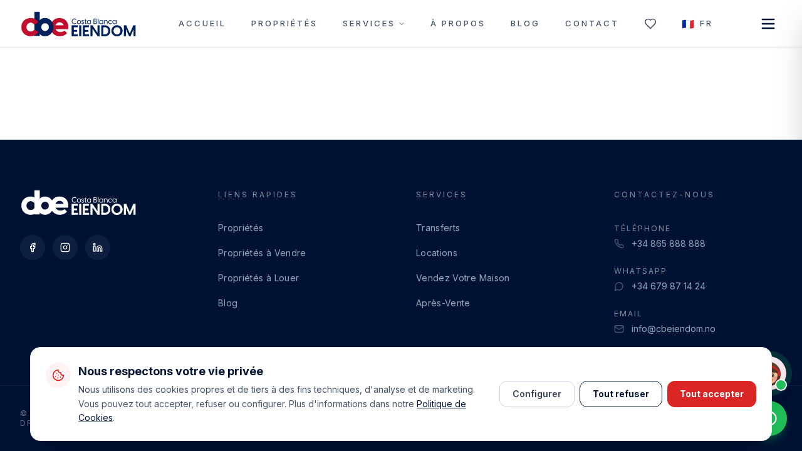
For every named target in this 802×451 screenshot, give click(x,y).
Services (369, 23)
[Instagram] (65, 247)
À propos (458, 23)
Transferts (438, 227)
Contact (592, 23)
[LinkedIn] (97, 247)
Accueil (202, 23)
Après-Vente (443, 303)
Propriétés (284, 23)
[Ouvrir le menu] (768, 24)
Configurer (537, 393)
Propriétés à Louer (258, 277)
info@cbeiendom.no (674, 328)
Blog (525, 23)
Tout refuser (621, 393)
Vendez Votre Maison (463, 277)
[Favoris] (650, 24)
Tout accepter (712, 393)
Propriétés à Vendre (262, 252)
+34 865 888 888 (669, 243)
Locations (436, 252)
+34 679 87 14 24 (669, 286)
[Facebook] (32, 247)
